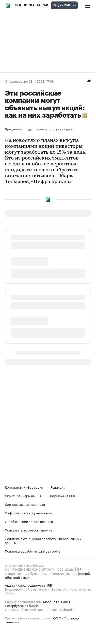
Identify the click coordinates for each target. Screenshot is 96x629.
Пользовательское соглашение (28, 529)
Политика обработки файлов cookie (32, 550)
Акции (30, 129)
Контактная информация (24, 486)
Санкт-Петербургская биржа (38, 603)
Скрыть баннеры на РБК (23, 495)
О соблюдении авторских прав (29, 521)
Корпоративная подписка (25, 504)
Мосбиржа (51, 601)
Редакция (57, 486)
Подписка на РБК (62, 495)
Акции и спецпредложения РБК (29, 584)
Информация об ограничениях (29, 512)
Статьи (42, 129)
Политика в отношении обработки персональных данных (43, 540)
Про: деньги (14, 129)
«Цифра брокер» (62, 129)
